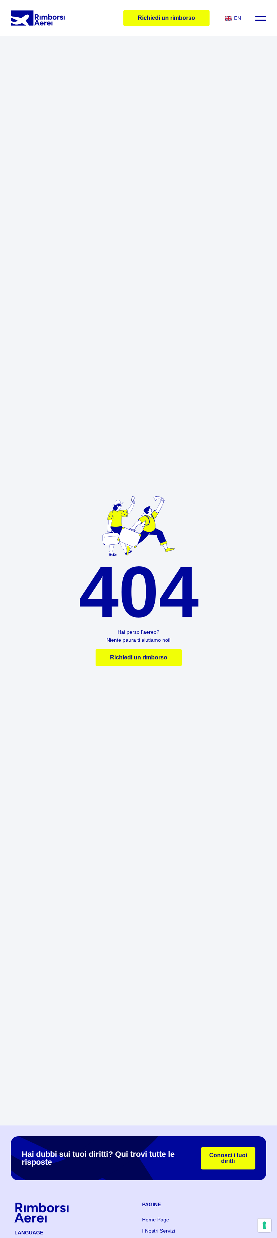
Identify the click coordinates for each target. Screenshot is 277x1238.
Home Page (155, 1219)
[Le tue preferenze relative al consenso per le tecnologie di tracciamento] (264, 1225)
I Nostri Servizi (158, 1231)
